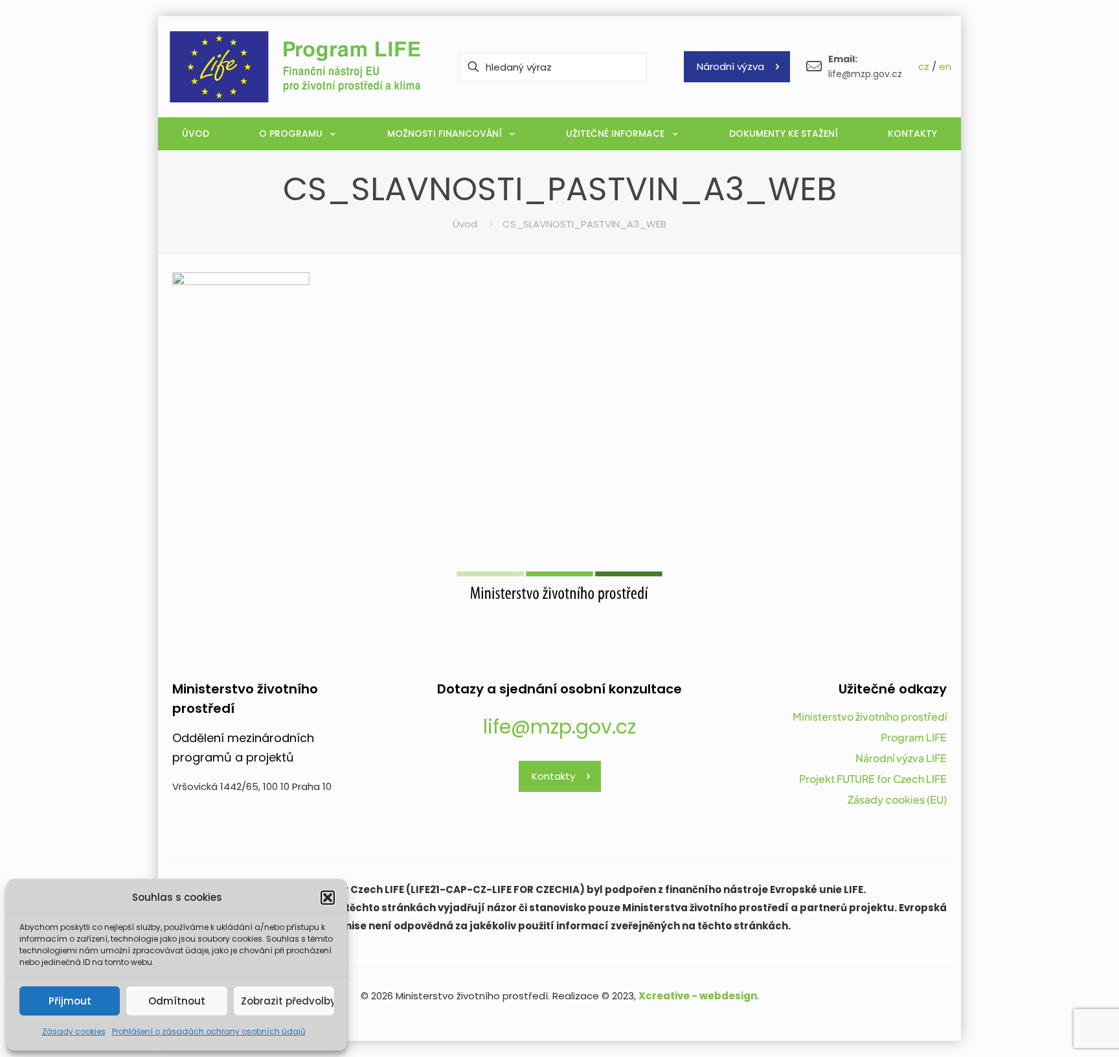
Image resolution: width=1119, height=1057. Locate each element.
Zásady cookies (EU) (897, 799)
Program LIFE (914, 737)
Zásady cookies (74, 1031)
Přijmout (70, 1001)
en (945, 66)
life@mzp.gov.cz (559, 727)
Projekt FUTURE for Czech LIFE (873, 778)
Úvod (465, 224)
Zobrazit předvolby (287, 1001)
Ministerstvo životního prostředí (870, 716)
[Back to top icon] (1056, 1030)
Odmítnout (176, 1001)
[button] (327, 897)
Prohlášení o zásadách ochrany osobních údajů (209, 1031)
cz (923, 66)
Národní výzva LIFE (901, 758)
